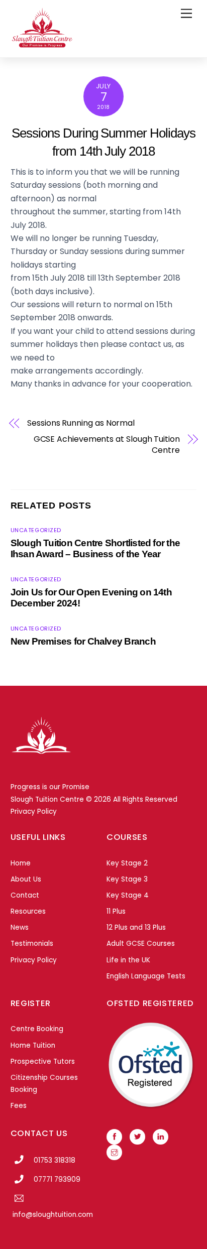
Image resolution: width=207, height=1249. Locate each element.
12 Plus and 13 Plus (136, 927)
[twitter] (137, 1136)
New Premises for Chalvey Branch (83, 641)
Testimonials (32, 943)
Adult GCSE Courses (141, 943)
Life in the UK (128, 960)
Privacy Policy (34, 811)
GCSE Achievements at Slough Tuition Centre (107, 445)
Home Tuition (33, 1045)
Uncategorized (36, 530)
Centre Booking (37, 1029)
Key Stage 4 (128, 895)
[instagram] (114, 1152)
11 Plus (116, 911)
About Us (26, 879)
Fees (19, 1105)
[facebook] (114, 1136)
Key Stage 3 (127, 879)
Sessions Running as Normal (81, 423)
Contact (25, 895)
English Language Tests (146, 976)
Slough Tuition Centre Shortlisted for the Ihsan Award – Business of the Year (95, 548)
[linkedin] (160, 1136)
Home (21, 863)
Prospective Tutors (43, 1061)
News (20, 927)
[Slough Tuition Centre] (42, 44)
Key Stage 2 (127, 863)
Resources (28, 911)
